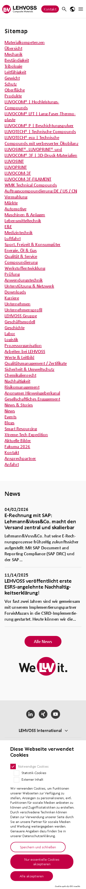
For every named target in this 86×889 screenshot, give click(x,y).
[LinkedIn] (30, 714)
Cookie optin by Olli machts (67, 886)
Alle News (43, 641)
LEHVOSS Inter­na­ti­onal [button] (40, 730)
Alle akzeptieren (32, 876)
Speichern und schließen (38, 847)
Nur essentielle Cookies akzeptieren (41, 861)
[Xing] (43, 714)
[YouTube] (55, 714)
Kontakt (50, 9)
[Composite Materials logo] (19, 9)
